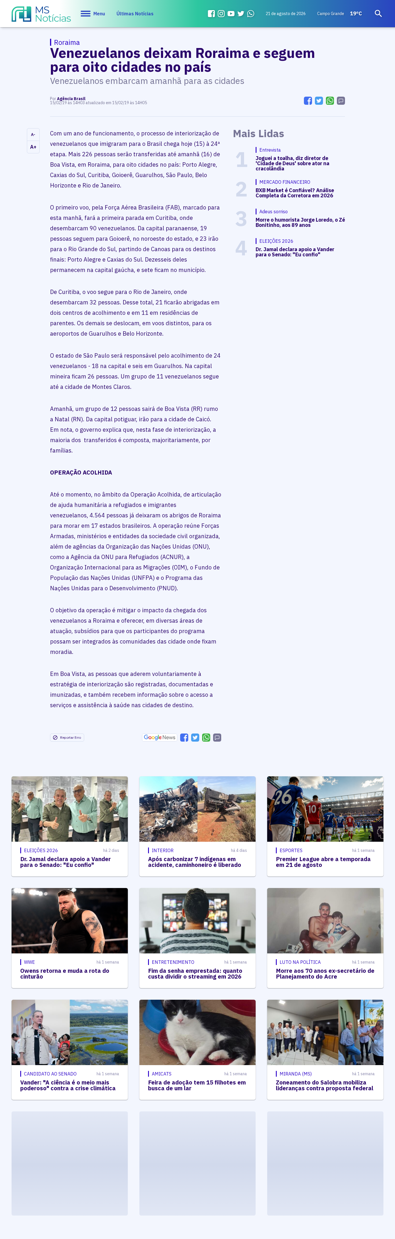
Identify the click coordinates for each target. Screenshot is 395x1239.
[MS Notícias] (41, 17)
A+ (33, 147)
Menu (99, 13)
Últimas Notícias (135, 13)
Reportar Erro (70, 737)
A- (33, 134)
